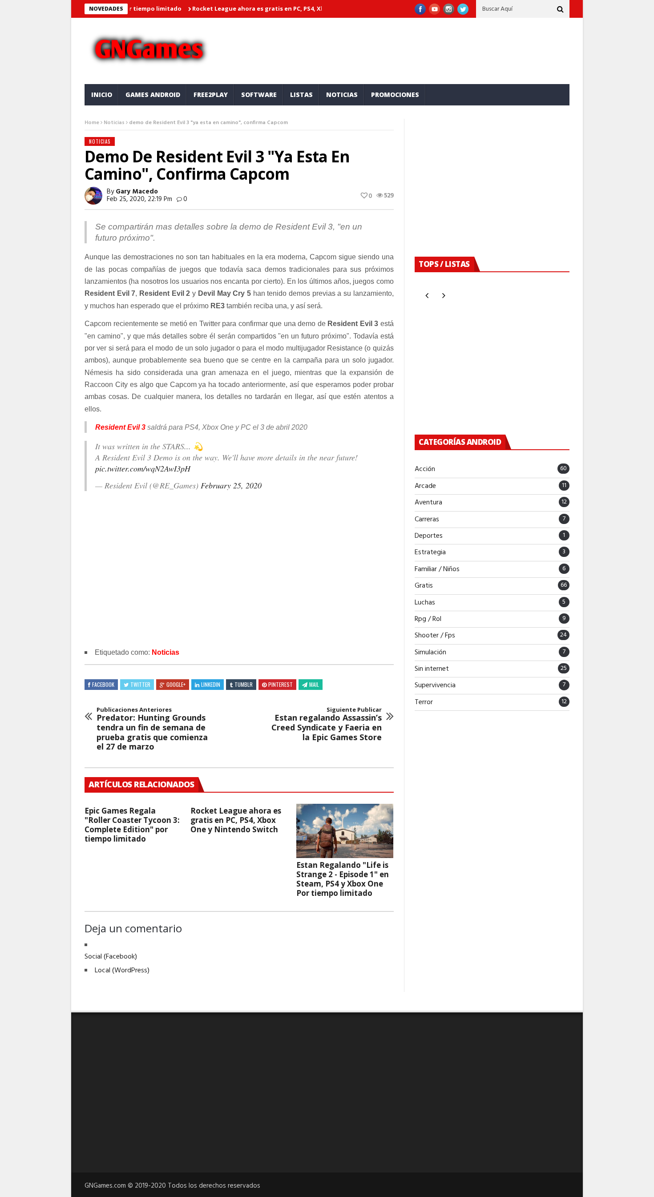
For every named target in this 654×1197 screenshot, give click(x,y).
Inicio (101, 94)
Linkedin (210, 684)
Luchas (425, 603)
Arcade (425, 486)
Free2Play (211, 94)
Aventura (428, 502)
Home (92, 122)
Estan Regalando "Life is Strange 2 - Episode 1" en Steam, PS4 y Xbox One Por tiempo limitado (342, 879)
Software (259, 94)
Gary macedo (137, 191)
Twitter (140, 684)
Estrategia (430, 552)
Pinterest (280, 684)
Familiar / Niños (437, 569)
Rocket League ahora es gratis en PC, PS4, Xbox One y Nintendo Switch (280, 8)
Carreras (427, 519)
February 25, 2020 (231, 485)
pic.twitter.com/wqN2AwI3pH (142, 468)
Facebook (103, 684)
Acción (425, 469)
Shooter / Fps (435, 635)
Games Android (152, 94)
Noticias (342, 94)
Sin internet (432, 669)
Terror (424, 702)
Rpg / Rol (428, 619)
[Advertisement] (411, 49)
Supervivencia (435, 685)
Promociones (395, 94)
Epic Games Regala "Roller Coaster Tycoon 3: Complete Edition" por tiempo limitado (132, 825)
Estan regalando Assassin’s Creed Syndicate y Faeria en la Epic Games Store (326, 724)
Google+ (176, 684)
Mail (314, 684)
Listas (301, 94)
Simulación (430, 652)
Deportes (429, 536)
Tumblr (243, 684)
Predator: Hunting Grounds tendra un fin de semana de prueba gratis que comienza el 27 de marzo (152, 729)
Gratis (424, 586)
